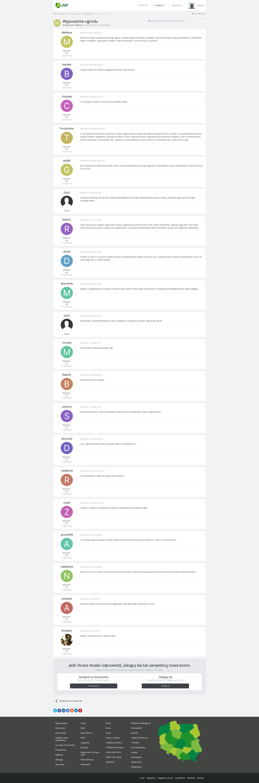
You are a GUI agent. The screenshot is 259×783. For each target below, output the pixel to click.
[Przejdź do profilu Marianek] (67, 293)
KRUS (83, 738)
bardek (66, 64)
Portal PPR (143, 5)
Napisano (91, 32)
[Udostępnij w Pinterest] (80, 710)
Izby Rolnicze (86, 733)
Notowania (85, 764)
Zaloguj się (165, 686)
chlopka (67, 96)
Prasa (108, 733)
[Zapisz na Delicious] (68, 710)
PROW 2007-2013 (113, 752)
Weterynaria (136, 757)
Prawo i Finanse (113, 738)
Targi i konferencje (139, 738)
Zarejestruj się (93, 686)
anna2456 (67, 534)
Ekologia (59, 759)
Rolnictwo (110, 762)
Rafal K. (66, 219)
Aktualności (60, 728)
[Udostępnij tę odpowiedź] (203, 33)
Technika (135, 742)
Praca (108, 728)
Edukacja (59, 755)
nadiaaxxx (67, 566)
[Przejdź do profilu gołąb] (67, 170)
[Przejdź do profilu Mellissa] (57, 23)
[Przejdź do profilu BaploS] (67, 384)
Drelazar (66, 630)
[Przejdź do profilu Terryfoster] (67, 138)
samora (67, 406)
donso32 (66, 438)
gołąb (66, 160)
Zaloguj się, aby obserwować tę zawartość (167, 21)
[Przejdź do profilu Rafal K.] (67, 229)
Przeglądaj (158, 5)
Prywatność (180, 778)
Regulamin (151, 778)
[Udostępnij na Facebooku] (59, 710)
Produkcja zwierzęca (115, 747)
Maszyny (84, 747)
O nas (142, 778)
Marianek (67, 283)
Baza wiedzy (60, 733)
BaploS (66, 374)
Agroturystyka (61, 723)
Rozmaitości (136, 728)
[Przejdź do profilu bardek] (67, 74)
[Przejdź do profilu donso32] (67, 448)
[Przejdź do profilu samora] (67, 416)
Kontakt (200, 778)
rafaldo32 (67, 470)
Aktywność (176, 5)
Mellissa (78, 25)
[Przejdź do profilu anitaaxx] (67, 608)
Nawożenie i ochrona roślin (90, 753)
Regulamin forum (165, 778)
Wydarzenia (136, 767)
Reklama (191, 778)
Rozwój (134, 733)
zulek (66, 502)
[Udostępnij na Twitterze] (55, 710)
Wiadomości (136, 762)
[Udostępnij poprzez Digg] (63, 710)
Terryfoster (66, 128)
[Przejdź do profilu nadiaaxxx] (67, 576)
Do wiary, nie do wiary (65, 745)
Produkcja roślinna (114, 742)
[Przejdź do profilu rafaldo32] (67, 480)
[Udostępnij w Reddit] (72, 710)
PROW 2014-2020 (113, 757)
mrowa (66, 342)
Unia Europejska (138, 747)
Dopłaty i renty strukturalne (61, 739)
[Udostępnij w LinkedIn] (76, 710)
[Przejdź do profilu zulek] (67, 512)
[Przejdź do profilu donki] (67, 261)
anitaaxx (67, 598)
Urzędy (134, 752)
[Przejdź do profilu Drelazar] (67, 640)
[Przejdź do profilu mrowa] (67, 352)
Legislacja (85, 742)
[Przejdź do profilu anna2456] (67, 544)
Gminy (83, 723)
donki (66, 251)
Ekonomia (59, 764)
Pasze (108, 723)
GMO (83, 728)
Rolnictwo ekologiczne (141, 723)
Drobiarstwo (60, 750)
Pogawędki (105, 25)
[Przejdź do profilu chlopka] (67, 106)
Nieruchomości (87, 759)
